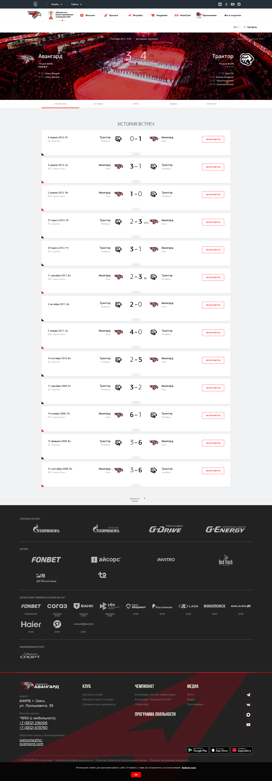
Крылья (113, 15)
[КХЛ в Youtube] (233, 4)
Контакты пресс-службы (97, 699)
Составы (98, 104)
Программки (195, 704)
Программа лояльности (155, 714)
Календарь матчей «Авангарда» (155, 694)
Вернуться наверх (134, 499)
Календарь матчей (23, 39)
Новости (211, 104)
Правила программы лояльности (169, 760)
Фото (136, 104)
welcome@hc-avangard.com (31, 742)
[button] (57, 20)
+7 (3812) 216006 (33, 723)
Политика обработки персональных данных (121, 760)
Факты (136, 153)
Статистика (60, 104)
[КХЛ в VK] (220, 4)
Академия (161, 15)
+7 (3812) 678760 (34, 728)
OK (136, 774)
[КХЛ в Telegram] (239, 4)
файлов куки (189, 767)
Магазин (90, 15)
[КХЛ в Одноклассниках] (226, 4)
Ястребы (138, 15)
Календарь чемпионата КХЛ (153, 699)
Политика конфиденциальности (74, 760)
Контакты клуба (92, 694)
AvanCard (185, 15)
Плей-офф (141, 704)
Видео (173, 104)
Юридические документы (99, 704)
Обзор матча (213, 139)
